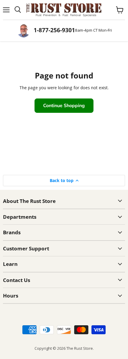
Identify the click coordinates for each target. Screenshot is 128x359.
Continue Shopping (64, 105)
